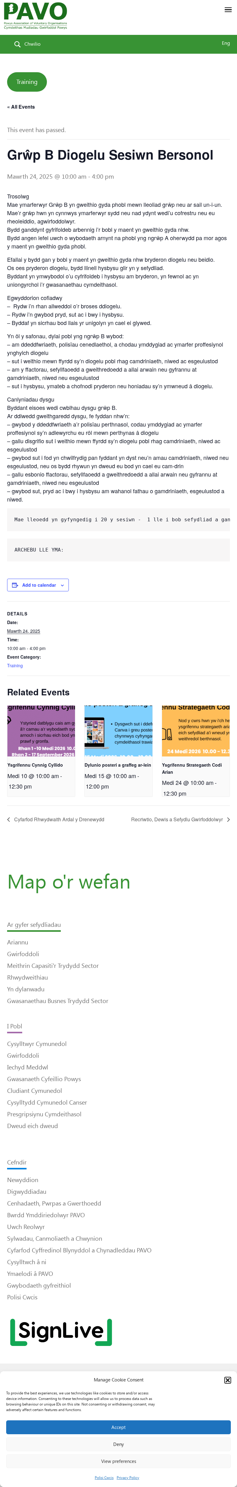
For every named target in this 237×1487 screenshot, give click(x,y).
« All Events (21, 106)
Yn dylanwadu (25, 989)
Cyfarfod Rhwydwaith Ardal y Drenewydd (58, 819)
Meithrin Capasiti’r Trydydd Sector (53, 965)
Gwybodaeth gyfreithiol (39, 1285)
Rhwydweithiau (27, 977)
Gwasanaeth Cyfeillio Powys (44, 1079)
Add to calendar (39, 585)
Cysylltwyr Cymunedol (37, 1044)
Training (27, 81)
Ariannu (17, 942)
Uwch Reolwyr (26, 1227)
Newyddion (22, 1180)
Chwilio (32, 44)
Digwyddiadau (26, 1191)
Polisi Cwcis (104, 1478)
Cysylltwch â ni (26, 1262)
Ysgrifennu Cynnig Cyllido (35, 765)
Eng (226, 43)
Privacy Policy (128, 1478)
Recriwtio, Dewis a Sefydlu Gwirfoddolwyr (177, 819)
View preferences (118, 1461)
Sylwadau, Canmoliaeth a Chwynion (54, 1238)
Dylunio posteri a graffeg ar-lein (118, 765)
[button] (228, 1380)
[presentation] (41, 731)
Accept (118, 1427)
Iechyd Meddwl (27, 1067)
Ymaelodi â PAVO (30, 1273)
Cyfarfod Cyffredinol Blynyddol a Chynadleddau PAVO (79, 1250)
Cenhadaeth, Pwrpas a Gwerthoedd (54, 1203)
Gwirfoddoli (23, 954)
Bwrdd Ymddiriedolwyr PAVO (46, 1215)
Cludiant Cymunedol (34, 1090)
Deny (118, 1444)
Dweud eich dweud (32, 1126)
